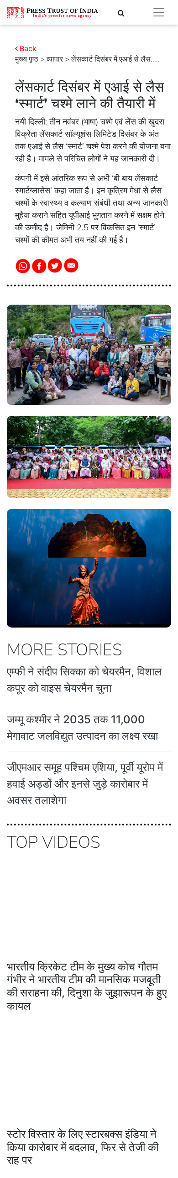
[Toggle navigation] (159, 12)
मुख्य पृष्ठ (26, 59)
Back (28, 48)
